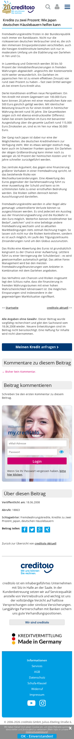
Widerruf (37, 689)
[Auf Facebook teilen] (24, 529)
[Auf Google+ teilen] (40, 529)
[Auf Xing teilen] (47, 529)
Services (37, 666)
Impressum (37, 694)
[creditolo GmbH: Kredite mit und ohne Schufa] (23, 13)
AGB (37, 672)
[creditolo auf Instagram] (42, 705)
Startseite (12, 308)
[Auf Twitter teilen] (32, 529)
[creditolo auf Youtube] (31, 705)
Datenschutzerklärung (36, 731)
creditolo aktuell (57, 308)
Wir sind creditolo (37, 622)
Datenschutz (37, 677)
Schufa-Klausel (37, 683)
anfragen (36, 347)
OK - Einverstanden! (37, 736)
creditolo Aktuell (45, 543)
